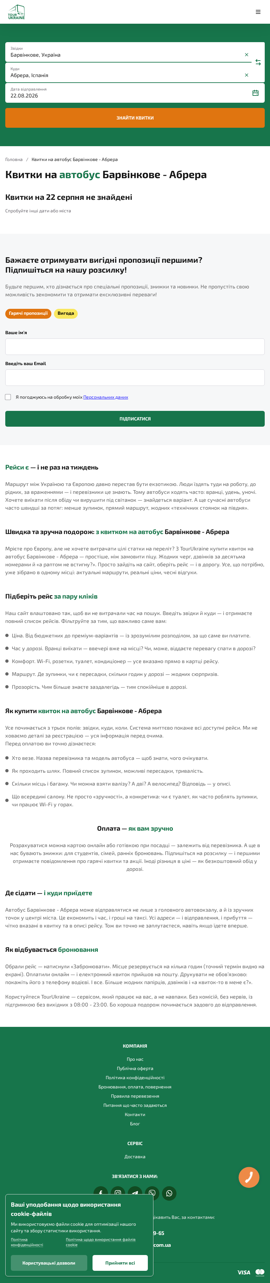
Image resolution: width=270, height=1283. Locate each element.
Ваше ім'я (16, 332)
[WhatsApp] (169, 1193)
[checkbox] (8, 397)
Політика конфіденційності (135, 1077)
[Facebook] (101, 1193)
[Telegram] (135, 1193)
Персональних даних (105, 397)
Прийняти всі (120, 1263)
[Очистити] (247, 55)
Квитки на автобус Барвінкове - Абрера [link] (75, 159)
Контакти (135, 1114)
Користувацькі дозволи (48, 1263)
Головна (14, 159)
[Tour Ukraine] (16, 12)
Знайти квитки (135, 117)
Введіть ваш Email (25, 363)
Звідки (17, 48)
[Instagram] (118, 1193)
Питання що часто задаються (135, 1105)
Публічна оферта (135, 1068)
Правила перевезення (135, 1096)
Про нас (135, 1059)
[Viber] (152, 1193)
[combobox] (127, 55)
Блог (135, 1123)
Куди (15, 68)
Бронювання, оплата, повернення (135, 1086)
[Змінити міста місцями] (258, 62)
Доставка (135, 1156)
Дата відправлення (29, 89)
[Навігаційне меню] (258, 12)
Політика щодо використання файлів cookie (101, 1242)
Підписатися (135, 418)
